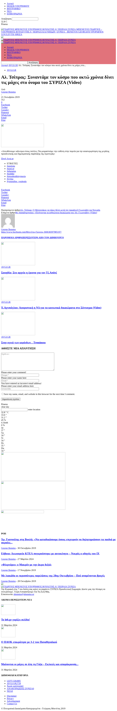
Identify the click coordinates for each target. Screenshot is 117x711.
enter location (34, 409)
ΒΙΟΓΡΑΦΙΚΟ (14, 8)
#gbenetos (11, 171)
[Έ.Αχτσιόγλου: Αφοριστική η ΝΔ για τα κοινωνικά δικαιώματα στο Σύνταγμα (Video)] (18, 299)
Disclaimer (12, 696)
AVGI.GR (13, 65)
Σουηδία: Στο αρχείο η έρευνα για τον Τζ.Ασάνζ (29, 272)
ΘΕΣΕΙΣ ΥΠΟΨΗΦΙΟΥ (18, 6)
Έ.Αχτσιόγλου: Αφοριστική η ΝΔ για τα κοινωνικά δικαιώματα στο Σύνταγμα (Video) (51, 307)
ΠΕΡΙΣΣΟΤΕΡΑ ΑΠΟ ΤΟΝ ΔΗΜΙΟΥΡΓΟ (43, 237)
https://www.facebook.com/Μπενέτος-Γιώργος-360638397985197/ (31, 232)
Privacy (10, 698)
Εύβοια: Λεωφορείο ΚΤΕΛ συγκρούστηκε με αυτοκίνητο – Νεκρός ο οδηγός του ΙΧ (50, 553)
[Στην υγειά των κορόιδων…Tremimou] (18, 334)
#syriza (10, 179)
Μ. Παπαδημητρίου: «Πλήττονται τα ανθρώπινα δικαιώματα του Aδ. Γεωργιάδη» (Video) (56, 212)
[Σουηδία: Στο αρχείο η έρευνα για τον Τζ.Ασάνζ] (18, 264)
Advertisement (13, 701)
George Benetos (8, 92)
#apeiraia (11, 166)
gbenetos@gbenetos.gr (24, 594)
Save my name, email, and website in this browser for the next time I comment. (39, 394)
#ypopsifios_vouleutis (17, 181)
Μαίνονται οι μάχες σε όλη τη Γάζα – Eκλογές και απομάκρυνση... (39, 664)
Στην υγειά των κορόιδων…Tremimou (23, 342)
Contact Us (12, 703)
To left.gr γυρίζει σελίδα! (15, 619)
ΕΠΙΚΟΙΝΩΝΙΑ (14, 14)
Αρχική (10, 3)
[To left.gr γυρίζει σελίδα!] (8, 614)
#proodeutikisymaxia (16, 176)
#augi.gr (10, 168)
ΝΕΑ (9, 11)
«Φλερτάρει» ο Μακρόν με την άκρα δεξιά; (26, 564)
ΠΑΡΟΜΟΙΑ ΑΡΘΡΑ (11, 237)
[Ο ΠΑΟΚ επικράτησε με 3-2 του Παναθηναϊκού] (8, 636)
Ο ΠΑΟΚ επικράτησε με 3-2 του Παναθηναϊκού (29, 641)
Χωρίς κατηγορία (15, 686)
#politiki (10, 174)
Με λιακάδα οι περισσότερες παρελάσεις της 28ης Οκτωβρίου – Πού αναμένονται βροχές (53, 575)
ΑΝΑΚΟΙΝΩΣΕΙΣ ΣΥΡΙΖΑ (20, 688)
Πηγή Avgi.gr (7, 158)
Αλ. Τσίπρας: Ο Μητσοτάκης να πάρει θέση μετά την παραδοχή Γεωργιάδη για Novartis (60, 210)
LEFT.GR (14, 681)
